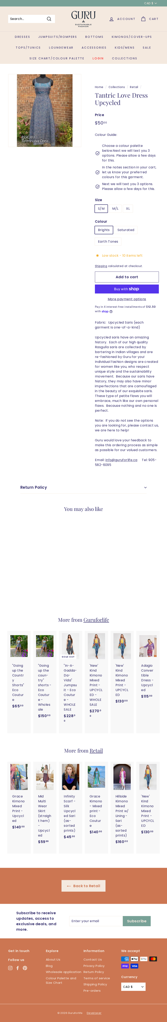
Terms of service (97, 978)
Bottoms (94, 37)
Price (99, 114)
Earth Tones (108, 241)
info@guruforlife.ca (121, 460)
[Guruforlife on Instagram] (10, 967)
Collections (124, 58)
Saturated (126, 230)
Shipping (101, 266)
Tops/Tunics (28, 48)
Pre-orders (92, 990)
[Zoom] (44, 110)
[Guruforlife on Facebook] (17, 967)
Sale (147, 48)
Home (99, 87)
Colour (101, 221)
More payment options (127, 299)
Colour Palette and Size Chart (61, 980)
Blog (49, 966)
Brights (104, 230)
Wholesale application (63, 972)
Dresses (22, 37)
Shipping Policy (95, 984)
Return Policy (33, 487)
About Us (53, 959)
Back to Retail (86, 885)
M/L (115, 208)
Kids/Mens (125, 48)
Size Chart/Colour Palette (57, 58)
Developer (94, 1013)
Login (98, 58)
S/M (101, 208)
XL (128, 208)
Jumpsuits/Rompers (57, 37)
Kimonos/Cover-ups (132, 37)
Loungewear (61, 48)
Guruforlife (96, 619)
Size (98, 199)
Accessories (94, 48)
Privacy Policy (94, 966)
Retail (134, 87)
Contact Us (93, 959)
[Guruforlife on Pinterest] (25, 967)
